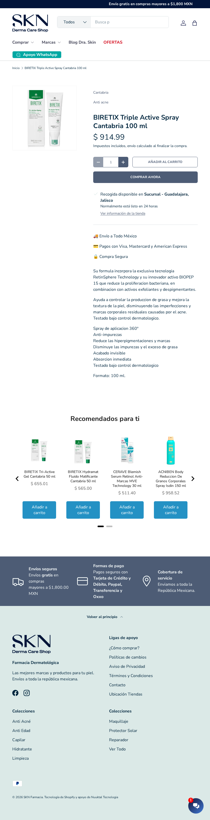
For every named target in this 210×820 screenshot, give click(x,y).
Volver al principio (102, 616)
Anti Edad (21, 731)
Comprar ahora (145, 177)
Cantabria (100, 92)
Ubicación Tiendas (125, 694)
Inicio (16, 68)
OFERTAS (112, 42)
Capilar (18, 740)
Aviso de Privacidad (127, 666)
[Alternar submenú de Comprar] (32, 42)
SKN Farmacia (33, 797)
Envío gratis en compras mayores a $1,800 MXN (151, 3)
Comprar (20, 42)
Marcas (49, 42)
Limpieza (20, 758)
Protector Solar (123, 731)
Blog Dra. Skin (82, 42)
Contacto (117, 685)
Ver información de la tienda (122, 213)
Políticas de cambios (127, 657)
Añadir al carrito (165, 162)
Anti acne (100, 102)
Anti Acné (21, 721)
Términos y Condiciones (131, 676)
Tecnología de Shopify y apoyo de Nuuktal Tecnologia (81, 797)
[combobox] (112, 22)
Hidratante (22, 749)
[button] (194, 23)
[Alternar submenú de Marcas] (59, 42)
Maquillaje (118, 721)
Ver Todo (117, 749)
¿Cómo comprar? (124, 648)
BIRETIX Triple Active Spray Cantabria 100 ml (56, 68)
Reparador (118, 740)
